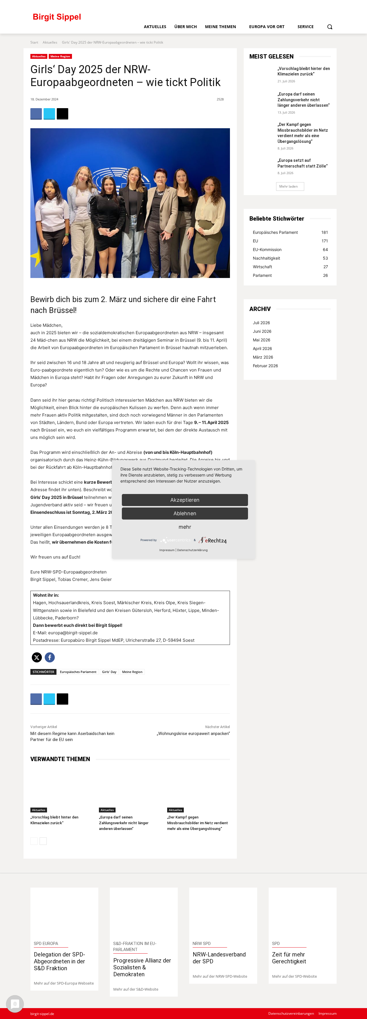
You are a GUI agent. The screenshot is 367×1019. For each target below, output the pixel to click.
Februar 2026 (265, 365)
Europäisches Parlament (78, 672)
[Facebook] (294, 5)
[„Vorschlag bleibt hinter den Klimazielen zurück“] (61, 790)
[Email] (62, 114)
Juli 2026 (261, 322)
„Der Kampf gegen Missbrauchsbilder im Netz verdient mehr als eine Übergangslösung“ (197, 823)
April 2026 (262, 348)
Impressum (167, 550)
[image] (64, 912)
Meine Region (60, 56)
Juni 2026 (262, 331)
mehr (185, 527)
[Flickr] (304, 5)
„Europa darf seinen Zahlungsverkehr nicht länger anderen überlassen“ (124, 823)
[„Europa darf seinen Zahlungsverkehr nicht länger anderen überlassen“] (130, 790)
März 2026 (263, 357)
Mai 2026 (261, 339)
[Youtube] (333, 5)
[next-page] (43, 841)
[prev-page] (34, 841)
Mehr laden (288, 186)
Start (34, 42)
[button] (330, 27)
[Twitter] (323, 5)
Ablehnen (184, 513)
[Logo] (80, 20)
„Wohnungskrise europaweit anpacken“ (193, 733)
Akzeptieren (185, 500)
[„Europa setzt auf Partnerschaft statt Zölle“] (261, 166)
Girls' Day (109, 672)
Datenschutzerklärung (192, 550)
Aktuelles (50, 42)
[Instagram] (313, 5)
